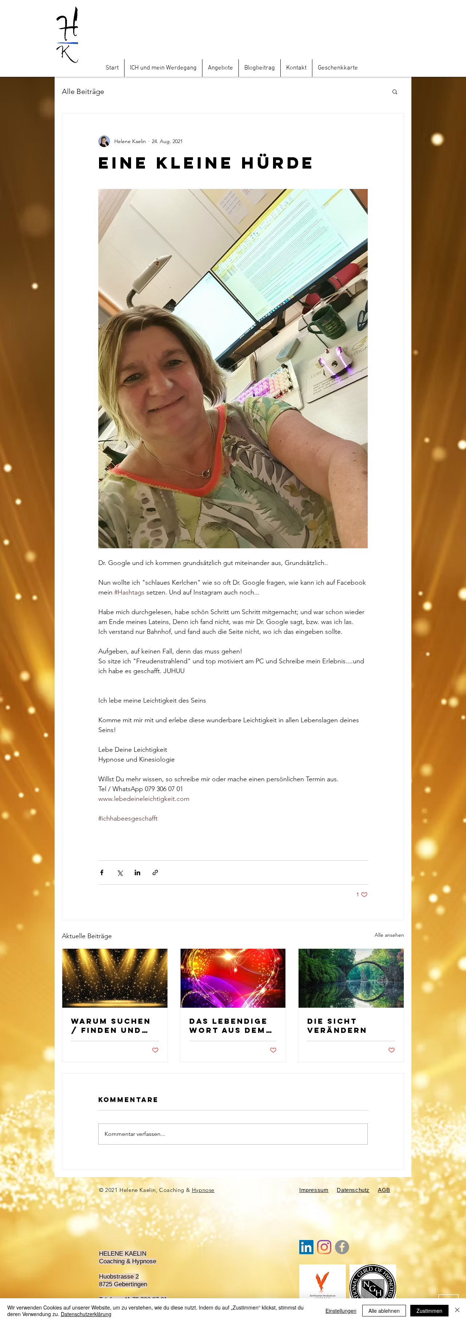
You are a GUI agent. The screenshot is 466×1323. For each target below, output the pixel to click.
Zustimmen (429, 1310)
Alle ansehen (389, 935)
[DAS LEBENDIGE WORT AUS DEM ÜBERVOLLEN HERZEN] (233, 978)
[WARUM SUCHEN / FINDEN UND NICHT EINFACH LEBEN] (114, 978)
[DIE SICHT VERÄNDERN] (351, 978)
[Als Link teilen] (155, 872)
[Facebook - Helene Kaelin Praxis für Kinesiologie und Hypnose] (342, 1247)
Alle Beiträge (83, 91)
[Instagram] (324, 1247)
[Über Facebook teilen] (101, 872)
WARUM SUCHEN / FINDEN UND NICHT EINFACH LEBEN (111, 1025)
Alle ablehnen (384, 1310)
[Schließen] (457, 1310)
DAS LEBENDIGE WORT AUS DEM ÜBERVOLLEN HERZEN (228, 1025)
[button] (394, 91)
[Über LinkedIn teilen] (137, 872)
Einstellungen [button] (340, 1310)
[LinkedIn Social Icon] (306, 1247)
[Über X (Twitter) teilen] (119, 872)
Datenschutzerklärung (86, 1314)
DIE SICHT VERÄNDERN (337, 1025)
